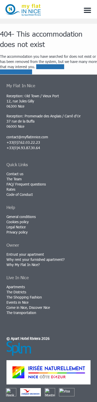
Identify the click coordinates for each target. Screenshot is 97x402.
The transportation (21, 312)
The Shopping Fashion (24, 297)
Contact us (14, 173)
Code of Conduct (19, 194)
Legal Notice (16, 226)
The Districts (16, 292)
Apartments (15, 286)
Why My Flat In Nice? (23, 264)
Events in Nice (17, 302)
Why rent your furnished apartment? (35, 259)
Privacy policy (17, 232)
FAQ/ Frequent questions (26, 184)
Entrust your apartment (25, 254)
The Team (14, 178)
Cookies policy (17, 221)
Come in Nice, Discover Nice (28, 307)
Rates (10, 189)
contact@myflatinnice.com (27, 136)
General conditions (21, 216)
